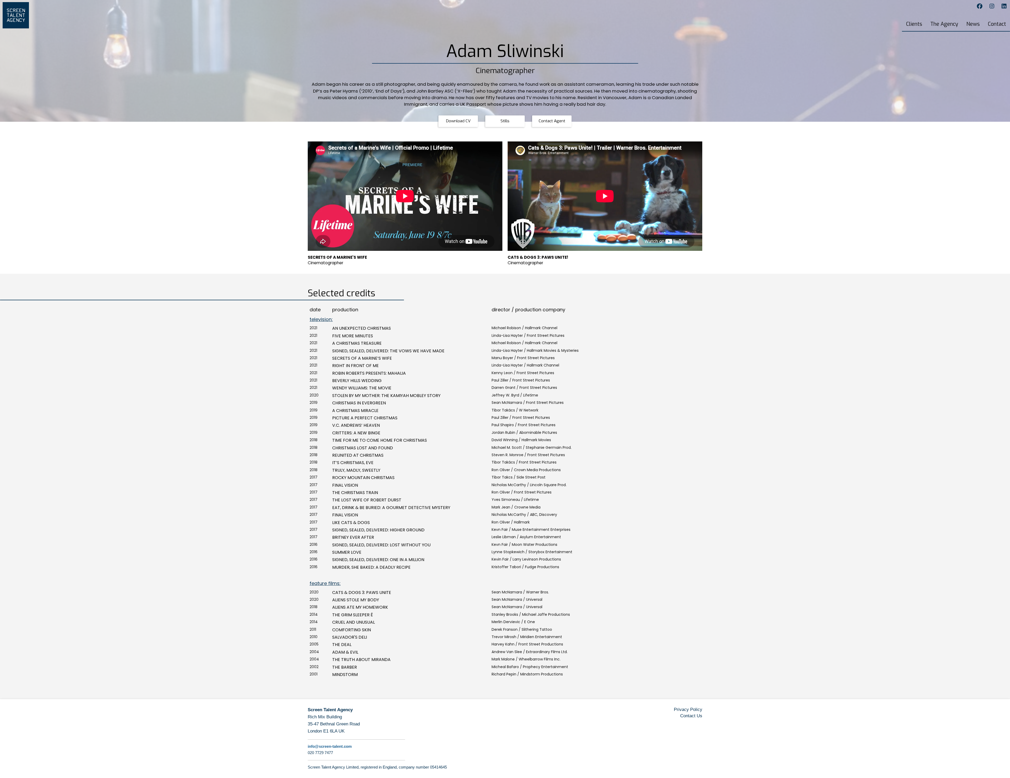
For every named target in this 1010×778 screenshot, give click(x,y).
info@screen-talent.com (330, 746)
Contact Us (691, 715)
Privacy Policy (688, 709)
